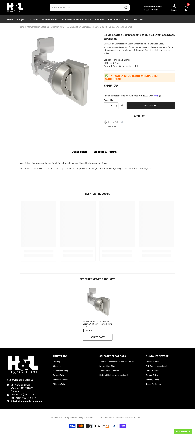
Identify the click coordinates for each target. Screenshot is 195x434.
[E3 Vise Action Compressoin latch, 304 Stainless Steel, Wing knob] (97, 302)
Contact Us (184, 432)
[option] (58, 72)
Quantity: (109, 100)
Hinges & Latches (121, 60)
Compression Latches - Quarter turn (45, 27)
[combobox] (86, 7)
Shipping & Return (105, 151)
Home (21, 27)
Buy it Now (139, 116)
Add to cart (151, 105)
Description (79, 151)
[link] (38, 251)
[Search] (90, 7)
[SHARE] (122, 106)
